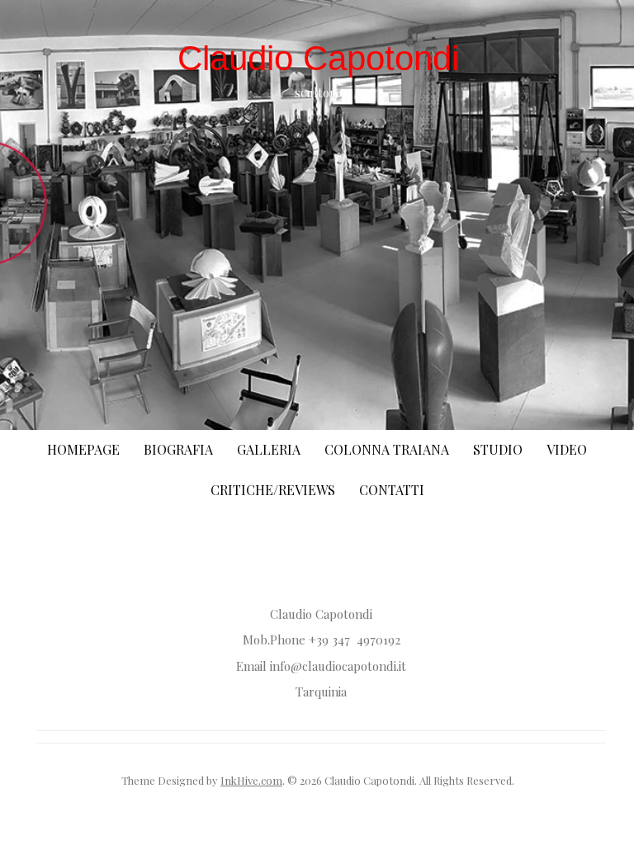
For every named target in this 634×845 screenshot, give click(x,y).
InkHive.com (251, 780)
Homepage (83, 449)
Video (566, 449)
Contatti (391, 489)
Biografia (178, 449)
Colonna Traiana (386, 449)
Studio (498, 449)
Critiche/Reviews (273, 489)
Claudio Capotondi (318, 58)
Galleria (268, 449)
